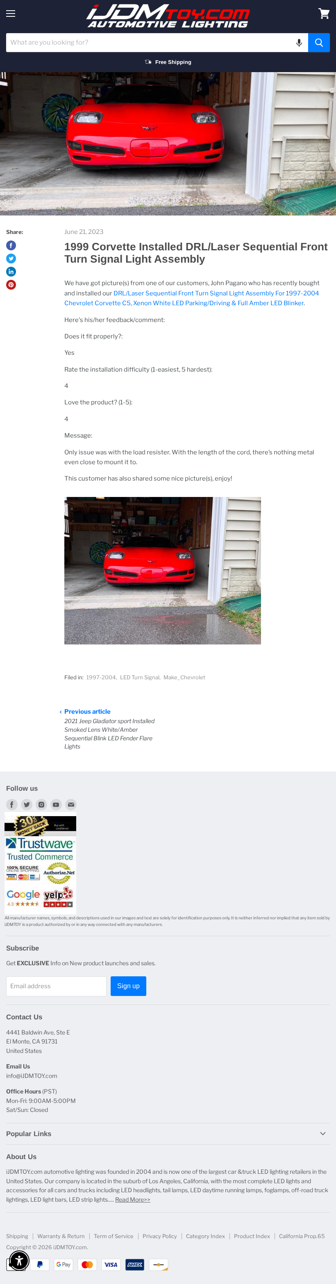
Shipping (17, 1236)
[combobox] (157, 42)
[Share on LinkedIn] (11, 272)
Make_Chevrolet (184, 677)
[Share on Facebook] (11, 245)
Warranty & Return (61, 1236)
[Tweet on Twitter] (11, 258)
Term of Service (114, 1236)
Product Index (252, 1236)
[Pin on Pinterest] (11, 285)
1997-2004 (101, 677)
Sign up (128, 985)
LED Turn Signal (139, 677)
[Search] (319, 42)
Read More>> (132, 1199)
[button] (299, 42)
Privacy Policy (160, 1236)
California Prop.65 (302, 1236)
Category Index (205, 1236)
